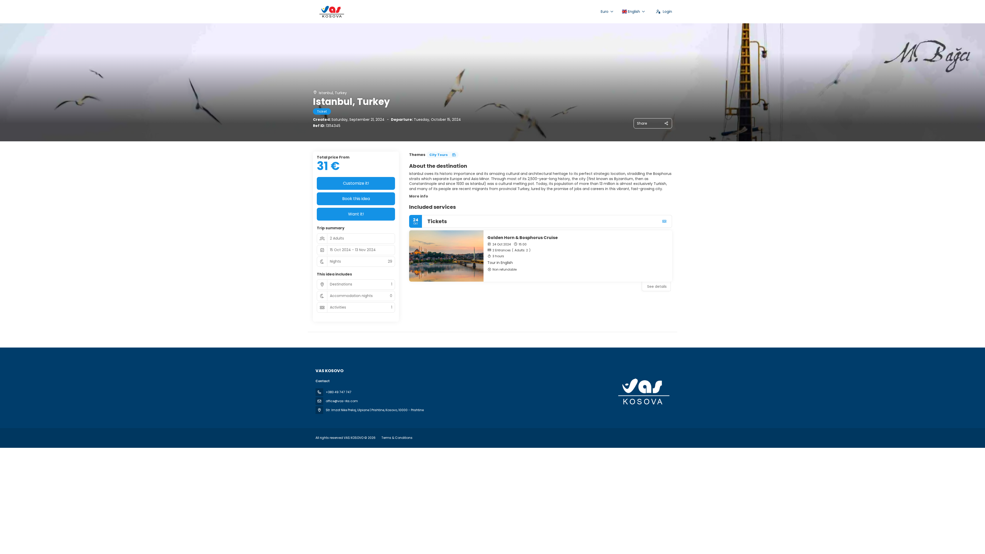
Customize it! (356, 183)
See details (657, 286)
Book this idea (356, 199)
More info (418, 196)
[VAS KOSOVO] (643, 392)
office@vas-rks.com (342, 401)
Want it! (356, 214)
